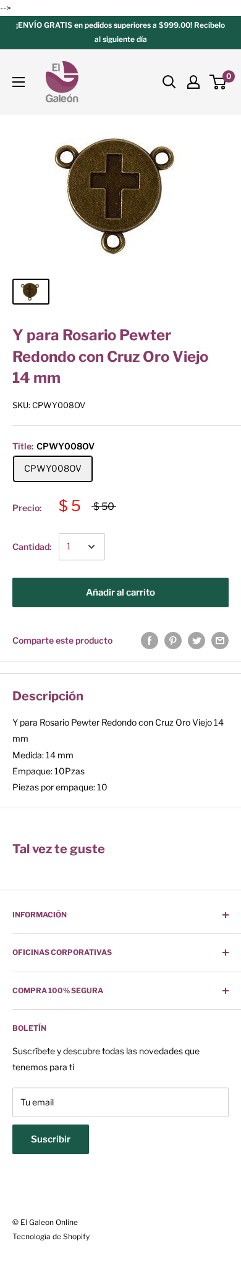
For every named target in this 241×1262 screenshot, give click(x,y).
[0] (218, 82)
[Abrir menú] (18, 82)
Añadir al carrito (120, 592)
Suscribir (50, 1139)
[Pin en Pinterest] (173, 640)
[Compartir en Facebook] (149, 640)
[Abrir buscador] (169, 82)
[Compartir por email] (220, 640)
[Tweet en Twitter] (196, 640)
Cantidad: (31, 546)
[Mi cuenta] (193, 82)
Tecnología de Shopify (51, 1236)
